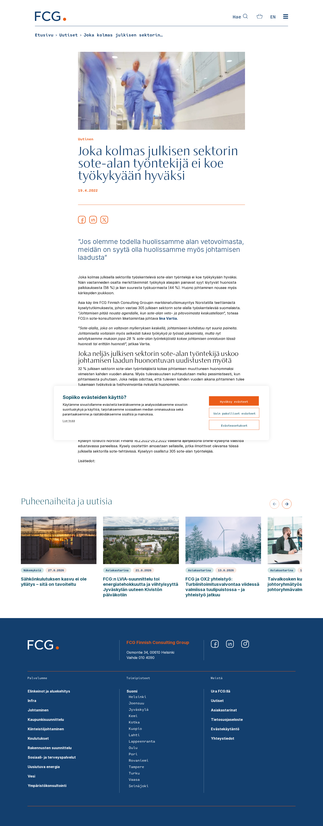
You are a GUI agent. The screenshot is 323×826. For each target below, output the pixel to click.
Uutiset (217, 700)
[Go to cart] (260, 17)
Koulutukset (38, 738)
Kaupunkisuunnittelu (46, 719)
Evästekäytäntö (225, 729)
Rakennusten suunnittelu (50, 748)
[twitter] (104, 222)
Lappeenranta (142, 741)
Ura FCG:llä (220, 691)
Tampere (136, 766)
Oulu (133, 747)
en (273, 16)
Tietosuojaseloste (227, 719)
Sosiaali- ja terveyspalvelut (52, 757)
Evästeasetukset (234, 425)
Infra (32, 700)
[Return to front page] (50, 20)
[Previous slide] (274, 504)
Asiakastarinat (224, 710)
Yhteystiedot (222, 738)
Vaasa (134, 779)
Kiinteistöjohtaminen (46, 729)
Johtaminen (38, 710)
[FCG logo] (43, 648)
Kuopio (135, 728)
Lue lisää (69, 420)
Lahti (134, 735)
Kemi (133, 715)
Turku (134, 773)
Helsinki (137, 696)
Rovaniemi (139, 760)
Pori (133, 754)
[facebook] (82, 222)
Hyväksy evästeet (234, 401)
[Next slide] (287, 504)
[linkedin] (93, 222)
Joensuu (136, 703)
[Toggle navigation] (285, 16)
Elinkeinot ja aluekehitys (49, 691)
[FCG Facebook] (215, 646)
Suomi (132, 691)
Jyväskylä (139, 709)
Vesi (31, 776)
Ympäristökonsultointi (47, 785)
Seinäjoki (139, 785)
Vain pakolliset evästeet (234, 413)
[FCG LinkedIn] (230, 646)
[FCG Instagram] (245, 646)
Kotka (134, 722)
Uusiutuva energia (44, 767)
